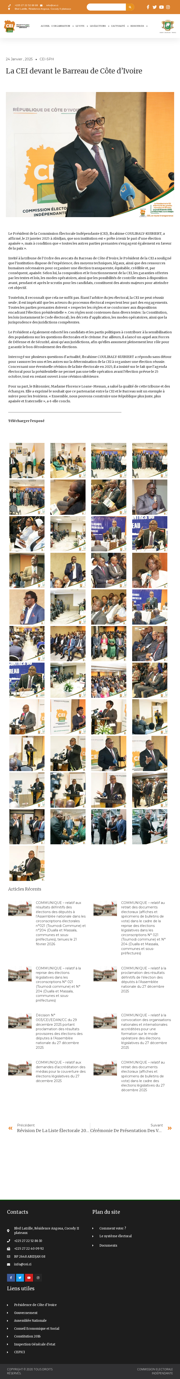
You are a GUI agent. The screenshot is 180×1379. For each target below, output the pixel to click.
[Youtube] (29, 1278)
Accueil (45, 26)
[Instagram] (38, 1278)
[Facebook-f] (11, 1278)
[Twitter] (20, 1278)
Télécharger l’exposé (26, 421)
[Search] (130, 7)
